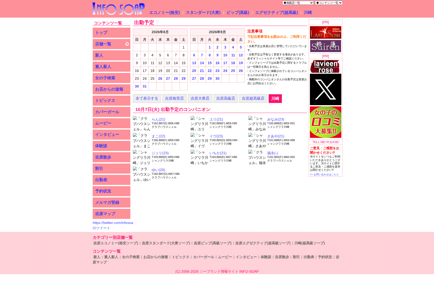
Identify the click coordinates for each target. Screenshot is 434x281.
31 (145, 86)
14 (202, 63)
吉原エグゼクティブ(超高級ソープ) (263, 243)
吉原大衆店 (200, 98)
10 (225, 55)
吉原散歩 (103, 157)
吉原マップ (105, 214)
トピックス (105, 100)
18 (233, 63)
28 (176, 78)
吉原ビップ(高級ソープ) (213, 243)
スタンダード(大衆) (203, 12)
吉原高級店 (225, 98)
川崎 (308, 12)
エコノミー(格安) (164, 12)
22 (210, 71)
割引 (99, 168)
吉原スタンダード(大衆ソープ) (166, 243)
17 (225, 63)
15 (210, 63)
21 (202, 71)
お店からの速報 (109, 89)
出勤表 (101, 180)
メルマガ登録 (107, 202)
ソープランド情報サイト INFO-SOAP (229, 271)
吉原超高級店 (253, 98)
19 (241, 63)
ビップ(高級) (238, 12)
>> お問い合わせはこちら (324, 174)
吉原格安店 (174, 98)
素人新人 (103, 66)
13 (194, 63)
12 (241, 55)
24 (225, 71)
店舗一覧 (103, 44)
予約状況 (103, 191)
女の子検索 (105, 78)
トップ (101, 32)
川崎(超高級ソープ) (309, 243)
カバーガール (107, 112)
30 (137, 86)
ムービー (103, 123)
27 (168, 78)
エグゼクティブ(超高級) (276, 12)
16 (217, 63)
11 (233, 55)
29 (184, 78)
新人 (99, 55)
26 (160, 78)
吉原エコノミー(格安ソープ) (115, 243)
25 (233, 71)
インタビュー (107, 134)
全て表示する (147, 98)
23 (217, 71)
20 (194, 71)
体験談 (101, 146)
